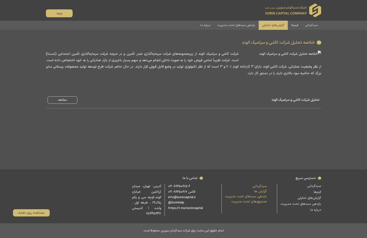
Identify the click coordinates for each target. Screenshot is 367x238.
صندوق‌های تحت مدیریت (249, 201)
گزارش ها (260, 191)
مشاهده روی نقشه (31, 212)
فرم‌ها (294, 25)
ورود (59, 13)
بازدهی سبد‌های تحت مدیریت (236, 25)
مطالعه (62, 100)
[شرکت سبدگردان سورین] (293, 10)
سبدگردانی (311, 25)
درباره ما (205, 25)
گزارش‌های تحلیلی (273, 25)
